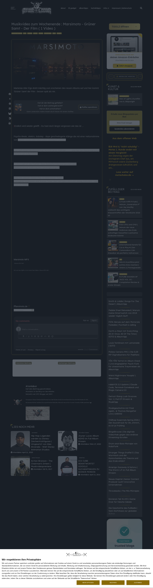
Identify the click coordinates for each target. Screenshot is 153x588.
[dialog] (76, 568)
